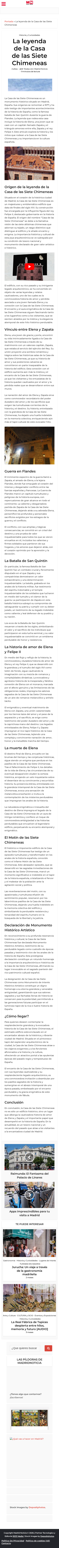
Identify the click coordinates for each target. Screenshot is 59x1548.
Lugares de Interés (47, 1260)
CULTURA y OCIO (25, 1315)
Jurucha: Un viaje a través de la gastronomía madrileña (29, 1270)
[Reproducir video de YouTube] (30, 267)
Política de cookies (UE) (38, 1540)
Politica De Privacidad (13, 1540)
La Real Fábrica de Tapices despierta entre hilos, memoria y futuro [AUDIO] (29, 1325)
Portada (9, 21)
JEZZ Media (18, 1536)
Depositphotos (37, 1507)
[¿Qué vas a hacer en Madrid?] (29, 1456)
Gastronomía (9, 1260)
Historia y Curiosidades (29, 35)
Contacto (6, 1543)
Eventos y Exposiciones (45, 1315)
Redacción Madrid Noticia (36, 69)
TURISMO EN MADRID (30, 1264)
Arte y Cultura (9, 1315)
